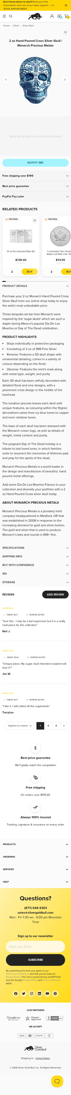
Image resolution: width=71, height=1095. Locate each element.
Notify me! (35, 162)
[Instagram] (31, 993)
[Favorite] (65, 32)
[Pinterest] (55, 993)
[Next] (65, 79)
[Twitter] (24, 993)
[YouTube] (47, 993)
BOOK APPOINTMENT (15, 8)
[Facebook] (16, 993)
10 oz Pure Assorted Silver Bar (21, 251)
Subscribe (35, 960)
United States (43, 1058)
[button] (35, 176)
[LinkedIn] (39, 993)
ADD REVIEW (55, 594)
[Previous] (6, 79)
